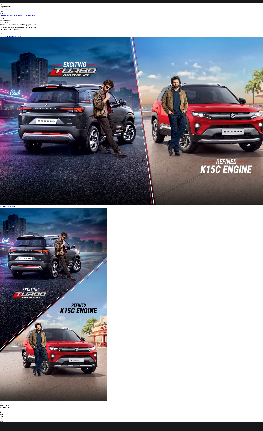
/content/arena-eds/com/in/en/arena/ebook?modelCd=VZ (18, 16)
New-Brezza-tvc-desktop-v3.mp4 (11, 36)
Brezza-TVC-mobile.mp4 (8, 206)
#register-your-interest (7, 9)
